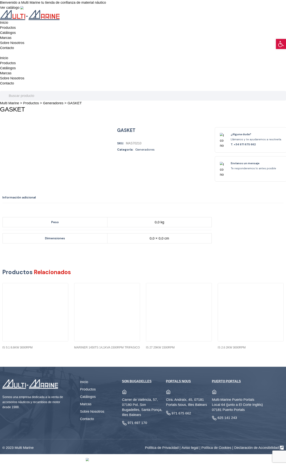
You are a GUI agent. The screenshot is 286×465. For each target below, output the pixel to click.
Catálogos (8, 33)
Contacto (7, 48)
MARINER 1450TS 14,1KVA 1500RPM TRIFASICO (107, 347)
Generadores (53, 103)
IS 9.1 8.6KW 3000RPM (17, 347)
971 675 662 (181, 413)
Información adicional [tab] (19, 197)
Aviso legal (190, 448)
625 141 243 (227, 418)
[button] (281, 44)
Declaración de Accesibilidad (256, 448)
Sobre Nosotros (12, 43)
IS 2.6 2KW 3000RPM (232, 347)
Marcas (5, 38)
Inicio (4, 23)
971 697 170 (137, 423)
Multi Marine (9, 103)
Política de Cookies (216, 448)
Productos (8, 28)
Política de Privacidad (162, 448)
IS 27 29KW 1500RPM (160, 347)
